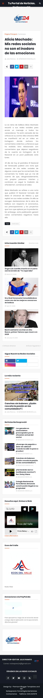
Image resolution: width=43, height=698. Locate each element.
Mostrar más (33, 243)
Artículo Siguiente (33, 346)
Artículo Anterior (9, 346)
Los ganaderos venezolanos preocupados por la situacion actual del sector (24, 432)
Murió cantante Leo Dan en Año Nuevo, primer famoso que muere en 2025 (21, 332)
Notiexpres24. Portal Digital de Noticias (21, 691)
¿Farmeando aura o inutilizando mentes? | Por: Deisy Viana (25, 472)
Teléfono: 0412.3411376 (28, 694)
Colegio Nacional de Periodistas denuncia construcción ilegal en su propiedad (27, 484)
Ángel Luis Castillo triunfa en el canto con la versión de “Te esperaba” (21, 270)
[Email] (26, 67)
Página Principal (11, 34)
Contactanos (11, 694)
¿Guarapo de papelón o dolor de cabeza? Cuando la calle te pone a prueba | (27, 447)
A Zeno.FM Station (11, 535)
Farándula (22, 34)
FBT (21, 689)
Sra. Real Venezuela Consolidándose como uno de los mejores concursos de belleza (21, 300)
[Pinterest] (21, 67)
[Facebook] (12, 67)
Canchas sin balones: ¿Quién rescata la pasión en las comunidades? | (20, 406)
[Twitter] (17, 67)
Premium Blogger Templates (24, 687)
